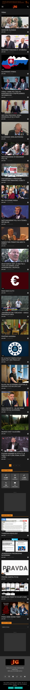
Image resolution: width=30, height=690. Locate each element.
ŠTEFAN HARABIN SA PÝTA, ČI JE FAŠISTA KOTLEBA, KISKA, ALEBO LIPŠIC (13, 455)
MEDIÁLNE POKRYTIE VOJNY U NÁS (14, 597)
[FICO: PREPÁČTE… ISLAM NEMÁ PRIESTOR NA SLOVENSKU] (15, 398)
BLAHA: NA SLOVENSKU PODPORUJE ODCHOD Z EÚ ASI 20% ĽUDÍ (14, 385)
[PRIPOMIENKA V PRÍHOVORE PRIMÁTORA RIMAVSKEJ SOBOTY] (15, 170)
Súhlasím (11, 687)
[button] (2, 7)
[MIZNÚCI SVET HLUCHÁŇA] (15, 422)
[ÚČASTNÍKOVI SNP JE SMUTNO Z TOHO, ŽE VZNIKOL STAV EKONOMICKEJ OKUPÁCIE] (15, 255)
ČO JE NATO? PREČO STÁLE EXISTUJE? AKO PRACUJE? (11, 359)
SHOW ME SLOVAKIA (8, 30)
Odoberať (15, 481)
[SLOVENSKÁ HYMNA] (15, 62)
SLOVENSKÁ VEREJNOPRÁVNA (12, 137)
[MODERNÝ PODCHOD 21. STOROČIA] (15, 41)
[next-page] (19, 465)
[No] (28, 685)
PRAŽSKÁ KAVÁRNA (8, 336)
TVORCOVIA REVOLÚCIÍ (9, 533)
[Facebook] (5, 676)
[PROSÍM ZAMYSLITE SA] (15, 567)
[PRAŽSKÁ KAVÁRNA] (15, 327)
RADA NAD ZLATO (7, 291)
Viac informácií (18, 687)
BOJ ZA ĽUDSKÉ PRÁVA (9, 200)
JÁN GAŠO (3, 31)
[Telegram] (13, 676)
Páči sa (5, 473)
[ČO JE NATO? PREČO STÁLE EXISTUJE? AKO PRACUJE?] (15, 348)
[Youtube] (24, 676)
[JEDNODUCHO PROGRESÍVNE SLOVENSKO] (15, 545)
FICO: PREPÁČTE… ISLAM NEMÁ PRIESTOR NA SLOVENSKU (12, 409)
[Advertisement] (15, 502)
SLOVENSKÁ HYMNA (8, 72)
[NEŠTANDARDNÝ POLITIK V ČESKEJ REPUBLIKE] (15, 212)
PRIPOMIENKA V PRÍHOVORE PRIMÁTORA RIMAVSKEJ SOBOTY (13, 179)
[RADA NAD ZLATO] (15, 280)
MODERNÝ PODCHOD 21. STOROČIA (14, 50)
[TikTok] (17, 676)
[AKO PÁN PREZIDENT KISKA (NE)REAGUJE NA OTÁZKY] (15, 106)
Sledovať (15, 473)
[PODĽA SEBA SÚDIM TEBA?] (15, 608)
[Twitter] (20, 676)
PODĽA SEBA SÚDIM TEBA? (10, 617)
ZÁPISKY (3, 531)
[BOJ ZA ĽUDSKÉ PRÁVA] (15, 192)
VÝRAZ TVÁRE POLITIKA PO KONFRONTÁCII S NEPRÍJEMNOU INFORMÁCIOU (13, 93)
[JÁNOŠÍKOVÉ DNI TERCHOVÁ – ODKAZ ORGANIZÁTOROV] (15, 303)
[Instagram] (9, 676)
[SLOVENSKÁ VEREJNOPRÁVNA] (15, 128)
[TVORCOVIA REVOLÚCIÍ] (15, 525)
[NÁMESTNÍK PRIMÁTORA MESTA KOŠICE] (15, 233)
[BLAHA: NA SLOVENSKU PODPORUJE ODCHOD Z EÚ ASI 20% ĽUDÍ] (15, 374)
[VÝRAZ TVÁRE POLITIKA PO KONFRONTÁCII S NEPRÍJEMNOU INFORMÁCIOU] (15, 83)
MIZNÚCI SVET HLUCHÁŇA (10, 432)
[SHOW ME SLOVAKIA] (15, 21)
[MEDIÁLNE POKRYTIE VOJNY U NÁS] (15, 588)
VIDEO (3, 27)
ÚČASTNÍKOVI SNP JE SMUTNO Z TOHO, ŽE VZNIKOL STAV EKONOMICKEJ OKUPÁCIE (13, 265)
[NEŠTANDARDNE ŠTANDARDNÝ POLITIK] (15, 148)
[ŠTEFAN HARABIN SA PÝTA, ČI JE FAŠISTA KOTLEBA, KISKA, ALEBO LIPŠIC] (15, 444)
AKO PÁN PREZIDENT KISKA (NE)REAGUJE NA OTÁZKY (11, 116)
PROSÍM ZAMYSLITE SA (9, 577)
